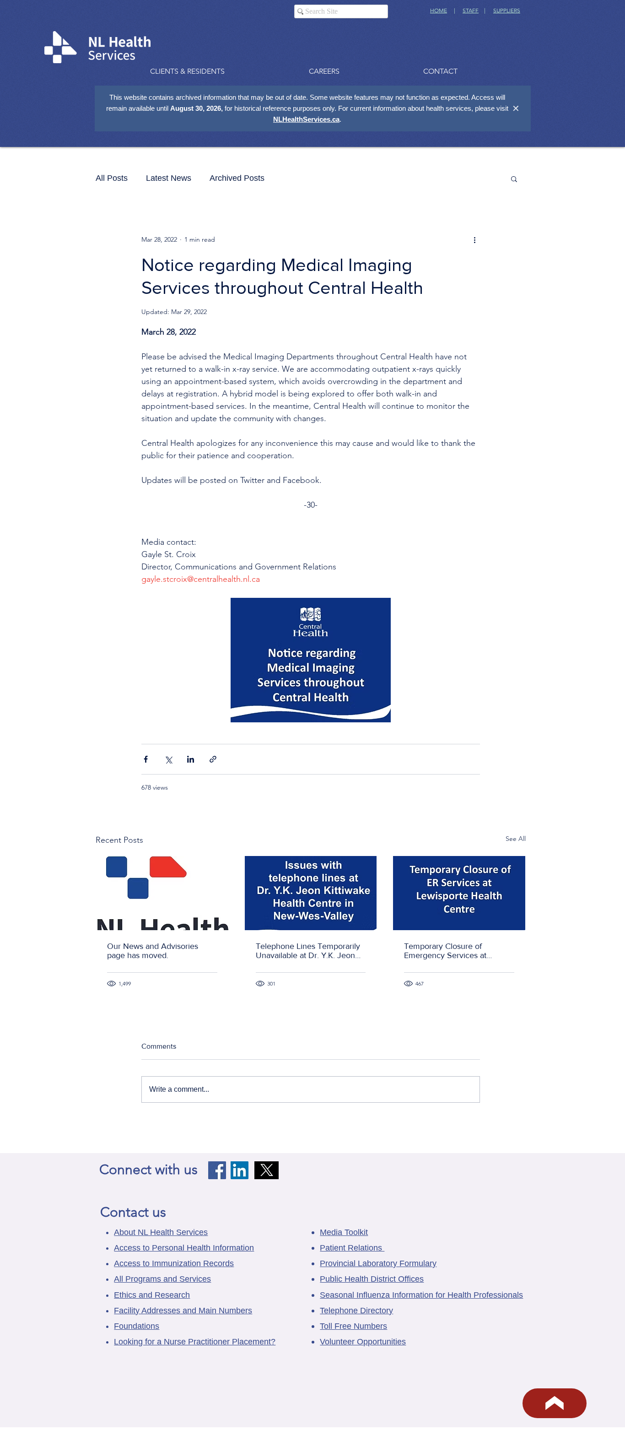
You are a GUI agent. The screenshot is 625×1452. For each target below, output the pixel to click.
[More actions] (474, 239)
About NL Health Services (161, 1232)
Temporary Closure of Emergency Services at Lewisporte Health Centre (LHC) (449, 951)
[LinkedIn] (239, 1170)
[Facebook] (217, 1170)
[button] (514, 178)
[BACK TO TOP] (555, 1403)
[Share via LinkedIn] (190, 759)
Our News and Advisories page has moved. (152, 951)
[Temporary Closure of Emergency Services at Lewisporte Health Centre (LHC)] (459, 893)
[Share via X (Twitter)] (168, 759)
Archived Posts (237, 178)
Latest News (168, 178)
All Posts (112, 178)
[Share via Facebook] (145, 759)
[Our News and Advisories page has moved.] (162, 893)
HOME (438, 10)
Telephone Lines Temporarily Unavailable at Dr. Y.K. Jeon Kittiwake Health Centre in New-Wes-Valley (308, 951)
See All (516, 838)
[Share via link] (213, 759)
